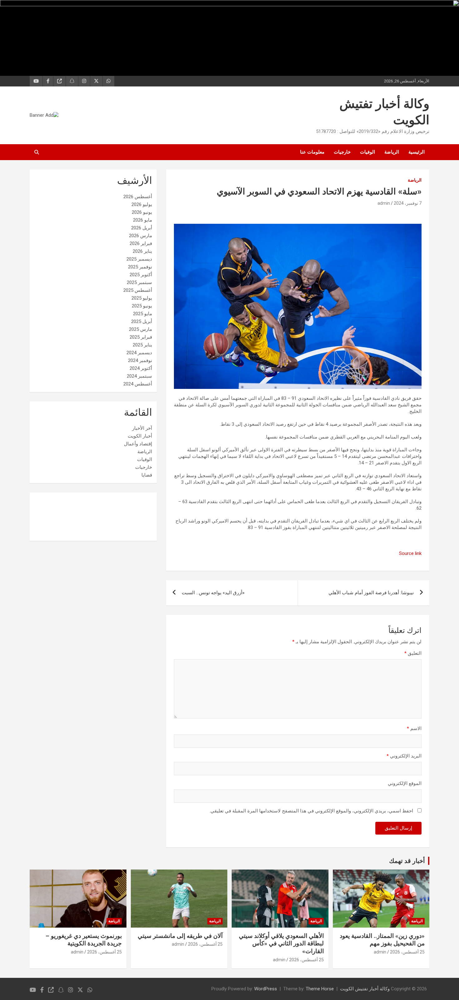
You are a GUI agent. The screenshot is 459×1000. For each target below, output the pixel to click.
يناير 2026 (142, 251)
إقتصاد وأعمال (138, 444)
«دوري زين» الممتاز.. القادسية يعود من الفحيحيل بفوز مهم (382, 939)
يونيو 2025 (142, 306)
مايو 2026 (142, 220)
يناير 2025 (142, 345)
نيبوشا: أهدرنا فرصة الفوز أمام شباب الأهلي (371, 593)
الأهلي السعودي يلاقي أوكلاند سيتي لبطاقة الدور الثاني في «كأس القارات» (281, 943)
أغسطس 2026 (137, 196)
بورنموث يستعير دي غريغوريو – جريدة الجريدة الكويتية (84, 939)
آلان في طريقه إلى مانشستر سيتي (180, 935)
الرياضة (391, 152)
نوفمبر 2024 (140, 360)
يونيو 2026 (142, 212)
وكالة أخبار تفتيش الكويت (365, 989)
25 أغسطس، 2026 (407, 951)
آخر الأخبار (142, 428)
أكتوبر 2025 (141, 274)
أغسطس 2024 (137, 384)
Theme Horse (320, 989)
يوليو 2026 (141, 204)
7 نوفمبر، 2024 (408, 203)
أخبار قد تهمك (407, 861)
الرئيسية (416, 152)
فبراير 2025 (141, 337)
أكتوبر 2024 (141, 368)
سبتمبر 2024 (139, 376)
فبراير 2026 (141, 243)
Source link (410, 553)
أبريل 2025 (141, 321)
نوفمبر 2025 (140, 267)
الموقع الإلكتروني (405, 783)
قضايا (146, 475)
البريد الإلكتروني (404, 756)
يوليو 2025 (141, 298)
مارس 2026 (140, 235)
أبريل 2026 (141, 228)
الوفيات (367, 152)
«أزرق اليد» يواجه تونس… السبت (213, 593)
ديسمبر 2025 (139, 259)
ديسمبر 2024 (139, 352)
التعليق (413, 653)
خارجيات (342, 152)
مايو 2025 (142, 313)
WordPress (265, 989)
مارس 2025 (140, 329)
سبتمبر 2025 (139, 282)
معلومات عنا (312, 152)
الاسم (414, 728)
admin (384, 203)
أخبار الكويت (140, 436)
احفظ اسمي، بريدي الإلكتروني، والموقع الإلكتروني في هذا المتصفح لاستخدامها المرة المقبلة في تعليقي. (311, 811)
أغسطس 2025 (137, 290)
